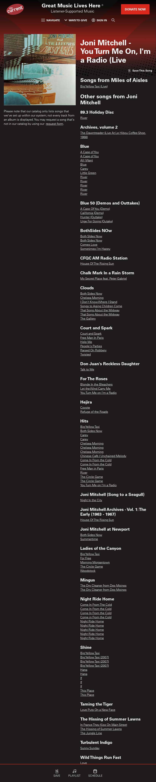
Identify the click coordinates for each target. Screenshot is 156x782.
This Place (87, 690)
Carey (84, 169)
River (83, 118)
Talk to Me (87, 369)
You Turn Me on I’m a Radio (98, 485)
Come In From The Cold (96, 605)
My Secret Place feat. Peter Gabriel (103, 278)
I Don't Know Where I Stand (98, 302)
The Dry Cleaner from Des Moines (103, 585)
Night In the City (91, 500)
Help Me (86, 342)
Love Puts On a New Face (97, 710)
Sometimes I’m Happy (95, 249)
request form (54, 124)
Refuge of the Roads (94, 412)
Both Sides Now (91, 240)
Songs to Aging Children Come (101, 306)
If (81, 678)
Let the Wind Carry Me (95, 388)
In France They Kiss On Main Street (103, 725)
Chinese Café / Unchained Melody (103, 456)
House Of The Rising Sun (97, 263)
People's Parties (91, 346)
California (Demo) (92, 213)
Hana (83, 670)
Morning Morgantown (95, 562)
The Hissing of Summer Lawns (101, 729)
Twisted (85, 354)
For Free (85, 558)
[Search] (113, 20)
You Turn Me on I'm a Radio (98, 393)
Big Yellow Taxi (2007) (94, 657)
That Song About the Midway (99, 310)
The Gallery (88, 318)
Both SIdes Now (91, 236)
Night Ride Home (92, 621)
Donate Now (135, 9)
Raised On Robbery (93, 350)
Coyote (85, 407)
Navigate (53, 20)
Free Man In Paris (92, 338)
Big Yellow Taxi (90, 427)
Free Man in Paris (92, 468)
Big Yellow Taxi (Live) (94, 86)
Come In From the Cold (95, 460)
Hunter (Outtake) (91, 217)
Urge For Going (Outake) (96, 221)
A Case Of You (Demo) (95, 209)
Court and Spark (91, 333)
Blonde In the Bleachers (96, 384)
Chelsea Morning (91, 298)
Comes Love (88, 244)
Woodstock (88, 571)
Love (83, 763)
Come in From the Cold (95, 617)
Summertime (89, 539)
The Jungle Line (91, 733)
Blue (83, 164)
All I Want (86, 160)
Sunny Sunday (89, 748)
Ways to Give (78, 20)
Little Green (88, 173)
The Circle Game (91, 477)
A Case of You (89, 152)
